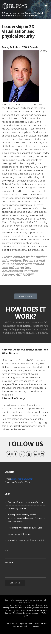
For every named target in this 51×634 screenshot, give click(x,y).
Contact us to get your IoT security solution (27, 540)
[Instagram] (42, 454)
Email (7, 550)
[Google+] (22, 454)
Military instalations (28, 610)
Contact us (15, 582)
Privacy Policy (23, 626)
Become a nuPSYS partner (19, 534)
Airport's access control (13, 605)
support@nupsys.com (22, 479)
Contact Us (34, 626)
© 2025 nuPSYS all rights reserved (18, 624)
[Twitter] (9, 454)
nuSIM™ (36, 624)
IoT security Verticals (17, 508)
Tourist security (19, 613)
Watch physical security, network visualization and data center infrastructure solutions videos (26, 518)
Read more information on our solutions (25, 528)
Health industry (15, 608)
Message (9, 562)
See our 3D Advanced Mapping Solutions (26, 502)
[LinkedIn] (36, 454)
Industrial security (33, 613)
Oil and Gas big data (11, 610)
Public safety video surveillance (35, 608)
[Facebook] (15, 454)
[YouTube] (29, 454)
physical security (30, 325)
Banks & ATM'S (30, 605)
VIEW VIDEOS (25, 296)
